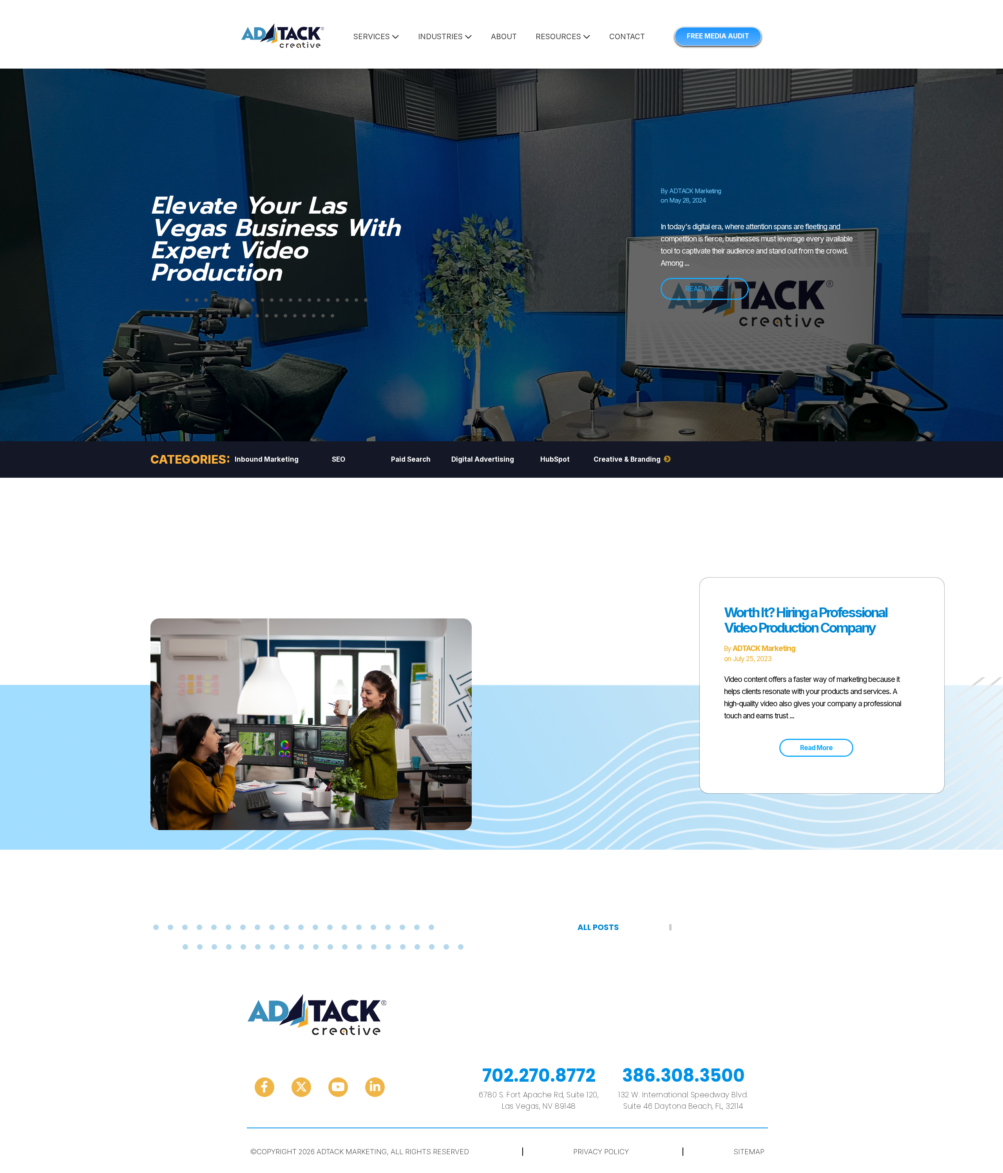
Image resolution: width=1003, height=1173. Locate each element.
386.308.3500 (683, 1075)
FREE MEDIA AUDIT (718, 36)
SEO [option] (338, 459)
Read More (816, 748)
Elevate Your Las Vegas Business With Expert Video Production (275, 239)
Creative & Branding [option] (627, 459)
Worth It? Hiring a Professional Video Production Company (805, 620)
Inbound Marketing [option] (267, 459)
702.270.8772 (539, 1075)
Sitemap (748, 1152)
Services (372, 36)
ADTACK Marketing (695, 191)
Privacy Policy (601, 1152)
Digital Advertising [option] (482, 459)
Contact (627, 36)
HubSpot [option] (555, 459)
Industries (441, 36)
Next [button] (667, 459)
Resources (559, 36)
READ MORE (704, 289)
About (504, 36)
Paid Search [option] (411, 459)
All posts (598, 927)
